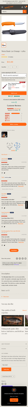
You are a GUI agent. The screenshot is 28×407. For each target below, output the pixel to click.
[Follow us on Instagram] (5, 384)
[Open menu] (2, 7)
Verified (13, 150)
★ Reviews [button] (26, 205)
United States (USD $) (7, 376)
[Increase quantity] (16, 67)
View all (24, 310)
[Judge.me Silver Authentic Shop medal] (10, 145)
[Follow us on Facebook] (2, 384)
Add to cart (14, 93)
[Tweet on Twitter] (23, 258)
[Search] (25, 11)
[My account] (22, 7)
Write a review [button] (14, 124)
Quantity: (3, 67)
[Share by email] (25, 258)
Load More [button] (14, 250)
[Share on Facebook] (17, 258)
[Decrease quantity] (8, 67)
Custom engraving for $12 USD (8, 72)
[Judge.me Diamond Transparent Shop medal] (17, 145)
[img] (4, 162)
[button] (7, 113)
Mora (3, 54)
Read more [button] (21, 186)
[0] (25, 7)
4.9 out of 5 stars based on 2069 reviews (14, 99)
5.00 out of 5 (17, 108)
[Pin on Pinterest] (20, 258)
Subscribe (6, 369)
